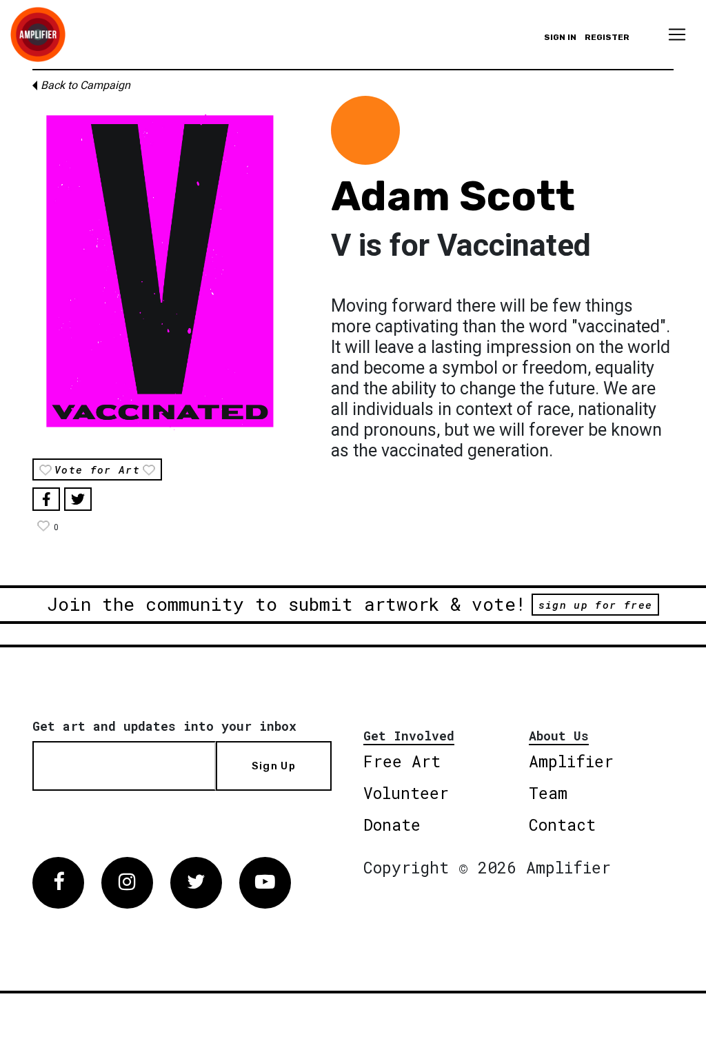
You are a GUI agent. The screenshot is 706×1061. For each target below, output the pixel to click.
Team (548, 792)
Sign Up (274, 766)
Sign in (560, 37)
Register (607, 37)
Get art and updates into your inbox (164, 726)
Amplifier (571, 761)
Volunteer (406, 792)
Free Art (402, 761)
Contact (562, 824)
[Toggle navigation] (677, 34)
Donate (392, 824)
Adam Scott (453, 196)
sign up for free (595, 605)
